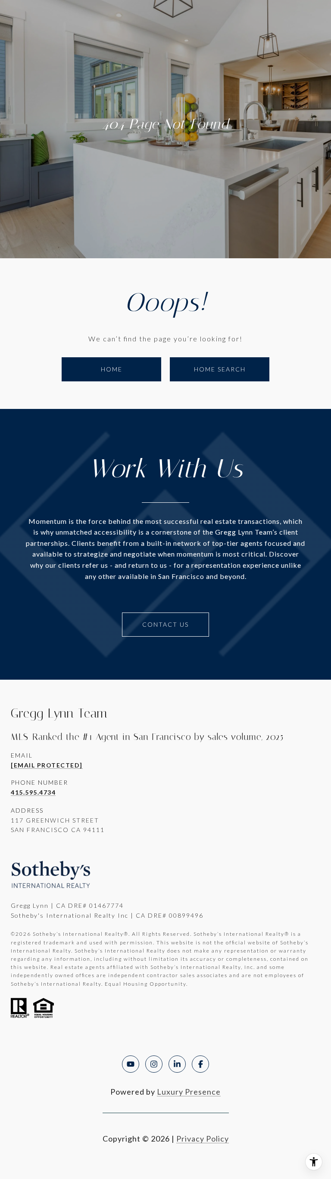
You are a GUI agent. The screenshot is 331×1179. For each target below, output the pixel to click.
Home (111, 369)
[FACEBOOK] (200, 1064)
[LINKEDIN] (177, 1064)
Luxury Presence (189, 1091)
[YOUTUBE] (130, 1064)
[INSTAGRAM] (153, 1064)
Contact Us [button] (165, 624)
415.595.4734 (33, 792)
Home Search (220, 369)
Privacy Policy (202, 1138)
